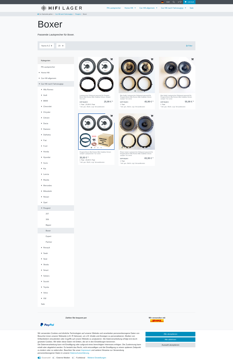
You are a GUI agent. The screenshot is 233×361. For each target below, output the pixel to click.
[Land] (162, 2)
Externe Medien (63, 358)
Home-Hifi (129, 8)
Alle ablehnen (170, 339)
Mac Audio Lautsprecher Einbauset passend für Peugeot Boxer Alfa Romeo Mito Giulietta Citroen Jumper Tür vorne (135, 97)
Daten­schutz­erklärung (79, 353)
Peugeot (78, 14)
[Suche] (174, 2)
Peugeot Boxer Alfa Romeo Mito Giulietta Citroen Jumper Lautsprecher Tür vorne (95, 152)
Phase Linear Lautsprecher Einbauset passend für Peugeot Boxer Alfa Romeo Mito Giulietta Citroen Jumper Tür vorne (136, 153)
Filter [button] (190, 46)
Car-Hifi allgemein (147, 8)
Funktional (80, 358)
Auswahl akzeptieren (170, 345)
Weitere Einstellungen (97, 358)
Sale (191, 8)
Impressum (86, 350)
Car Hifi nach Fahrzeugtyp (172, 8)
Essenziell (46, 358)
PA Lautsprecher (114, 8)
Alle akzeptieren (170, 334)
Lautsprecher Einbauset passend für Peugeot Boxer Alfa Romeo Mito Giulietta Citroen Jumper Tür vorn (95, 97)
